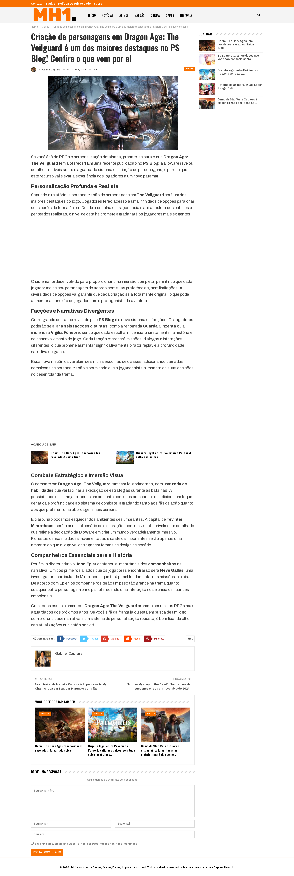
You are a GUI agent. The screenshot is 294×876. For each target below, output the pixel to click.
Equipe (50, 3)
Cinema (155, 15)
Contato (37, 3)
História (186, 15)
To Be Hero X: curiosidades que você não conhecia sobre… (238, 57)
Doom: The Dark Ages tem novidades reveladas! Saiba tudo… (75, 455)
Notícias (107, 15)
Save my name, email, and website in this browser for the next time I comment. (86, 843)
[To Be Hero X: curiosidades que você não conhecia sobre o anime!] (207, 59)
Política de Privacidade (74, 3)
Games (170, 15)
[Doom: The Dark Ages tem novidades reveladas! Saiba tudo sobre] (39, 457)
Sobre (98, 3)
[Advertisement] (113, 249)
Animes (123, 15)
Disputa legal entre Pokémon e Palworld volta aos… (238, 72)
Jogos (189, 69)
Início (92, 15)
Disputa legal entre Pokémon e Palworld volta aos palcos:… (163, 455)
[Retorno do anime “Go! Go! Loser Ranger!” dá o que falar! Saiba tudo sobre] (207, 89)
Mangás (139, 15)
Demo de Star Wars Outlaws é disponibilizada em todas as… (237, 101)
